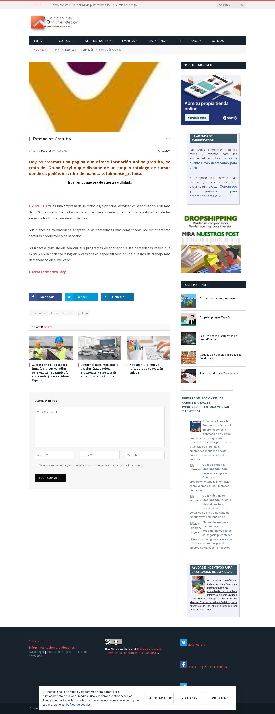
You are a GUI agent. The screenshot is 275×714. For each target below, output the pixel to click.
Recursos (63, 41)
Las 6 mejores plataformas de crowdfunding (218, 338)
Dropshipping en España (215, 317)
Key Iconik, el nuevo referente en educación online (146, 368)
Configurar (218, 698)
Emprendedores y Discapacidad (220, 373)
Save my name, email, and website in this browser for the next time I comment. (91, 465)
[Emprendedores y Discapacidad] (188, 376)
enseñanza (38, 313)
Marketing (156, 41)
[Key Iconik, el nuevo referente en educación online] (148, 347)
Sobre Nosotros (39, 641)
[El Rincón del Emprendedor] (54, 23)
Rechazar (189, 698)
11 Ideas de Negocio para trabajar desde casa (220, 356)
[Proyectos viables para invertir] (188, 300)
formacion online (62, 313)
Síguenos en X (196, 644)
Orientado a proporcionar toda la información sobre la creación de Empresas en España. (210, 477)
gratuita (83, 313)
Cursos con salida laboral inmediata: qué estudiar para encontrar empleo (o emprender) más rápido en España (51, 372)
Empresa (128, 41)
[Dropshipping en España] (188, 319)
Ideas (38, 41)
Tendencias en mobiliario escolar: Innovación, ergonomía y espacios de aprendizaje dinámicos (99, 370)
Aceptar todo (160, 698)
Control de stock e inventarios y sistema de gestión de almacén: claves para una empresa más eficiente (96, 5)
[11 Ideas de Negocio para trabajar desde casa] (188, 357)
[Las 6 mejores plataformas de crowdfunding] (188, 338)
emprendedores (41, 150)
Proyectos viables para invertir (219, 298)
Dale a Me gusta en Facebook (207, 667)
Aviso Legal (36, 652)
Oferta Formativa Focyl (48, 272)
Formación (163, 150)
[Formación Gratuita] (99, 97)
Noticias (217, 41)
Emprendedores (96, 41)
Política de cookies (59, 652)
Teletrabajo (187, 41)
